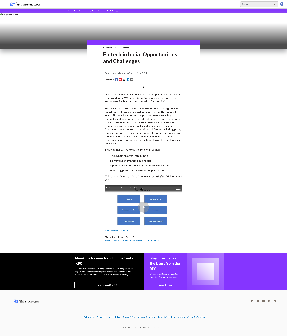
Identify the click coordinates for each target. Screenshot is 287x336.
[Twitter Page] (263, 301)
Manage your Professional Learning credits (140, 240)
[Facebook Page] (258, 301)
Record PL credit (112, 240)
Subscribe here (165, 285)
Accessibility (114, 317)
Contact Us (101, 317)
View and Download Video (116, 230)
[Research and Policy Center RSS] (275, 301)
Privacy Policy (129, 317)
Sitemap (181, 317)
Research (95, 11)
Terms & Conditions (166, 317)
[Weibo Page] (269, 301)
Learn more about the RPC (105, 285)
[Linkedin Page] (252, 301)
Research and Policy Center (78, 11)
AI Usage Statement (146, 317)
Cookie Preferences (196, 317)
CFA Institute (88, 317)
